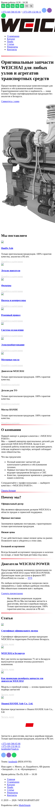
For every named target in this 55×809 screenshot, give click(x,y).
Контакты (12, 49)
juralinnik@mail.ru (10, 749)
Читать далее (7, 644)
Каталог (11, 39)
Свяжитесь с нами (10, 101)
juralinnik (12, 761)
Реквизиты (12, 47)
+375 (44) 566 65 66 (10, 12)
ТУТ (30, 578)
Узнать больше (8, 490)
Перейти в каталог (10, 384)
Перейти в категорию (12, 261)
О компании (13, 36)
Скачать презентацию (12, 593)
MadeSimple (25, 805)
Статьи (10, 44)
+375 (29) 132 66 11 (31, 12)
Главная (11, 779)
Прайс (10, 41)
